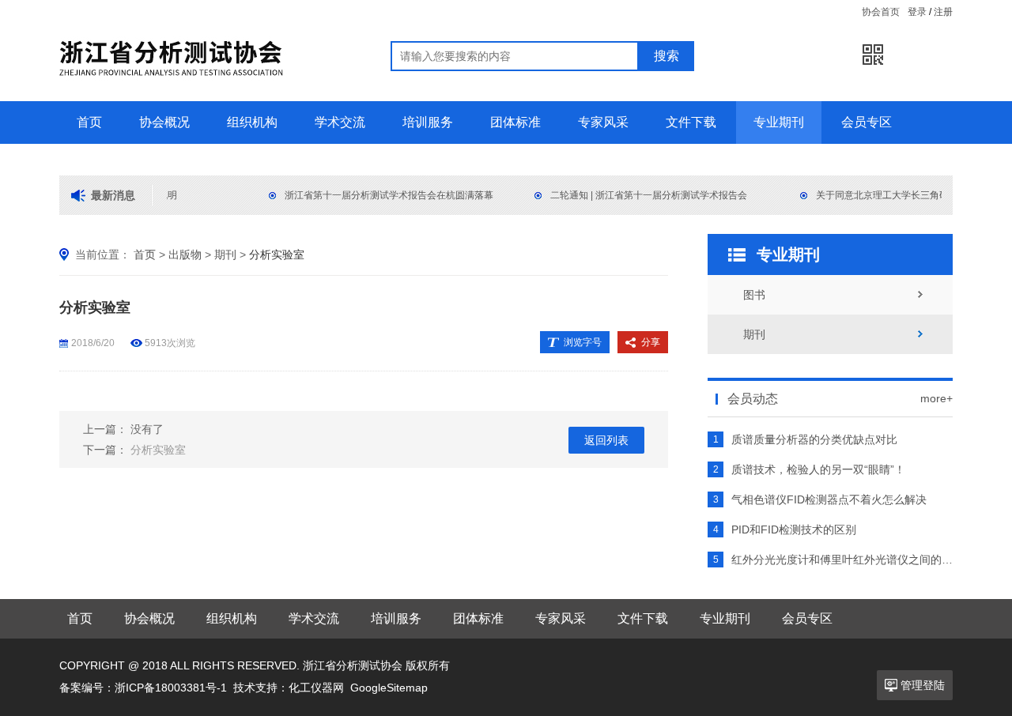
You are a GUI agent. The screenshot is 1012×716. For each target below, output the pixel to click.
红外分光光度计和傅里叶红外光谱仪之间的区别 (842, 559)
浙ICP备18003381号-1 (171, 687)
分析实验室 (158, 449)
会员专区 (866, 122)
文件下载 (691, 122)
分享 (650, 342)
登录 (917, 11)
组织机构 (252, 122)
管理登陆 (923, 685)
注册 (943, 11)
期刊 (225, 254)
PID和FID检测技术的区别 (793, 529)
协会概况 (164, 122)
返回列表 (606, 440)
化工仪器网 (316, 687)
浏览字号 (583, 342)
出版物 (185, 254)
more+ (936, 398)
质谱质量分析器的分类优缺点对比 (814, 439)
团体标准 (515, 122)
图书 (754, 294)
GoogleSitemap (389, 687)
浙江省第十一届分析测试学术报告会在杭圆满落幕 (385, 195)
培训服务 (427, 122)
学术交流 (340, 122)
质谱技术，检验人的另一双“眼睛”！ (818, 469)
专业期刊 (778, 122)
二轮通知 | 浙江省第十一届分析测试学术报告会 (645, 195)
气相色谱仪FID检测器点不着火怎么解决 (829, 499)
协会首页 (881, 11)
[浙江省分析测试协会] (203, 94)
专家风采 (603, 122)
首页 (89, 122)
